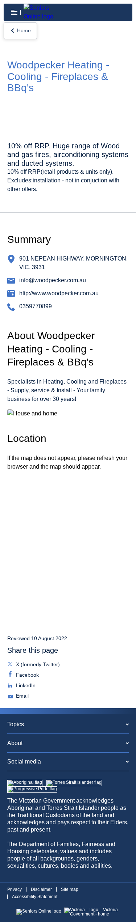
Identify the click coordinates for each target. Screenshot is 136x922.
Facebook (27, 676)
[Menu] (14, 12)
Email (22, 697)
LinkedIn (25, 686)
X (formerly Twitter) (37, 665)
